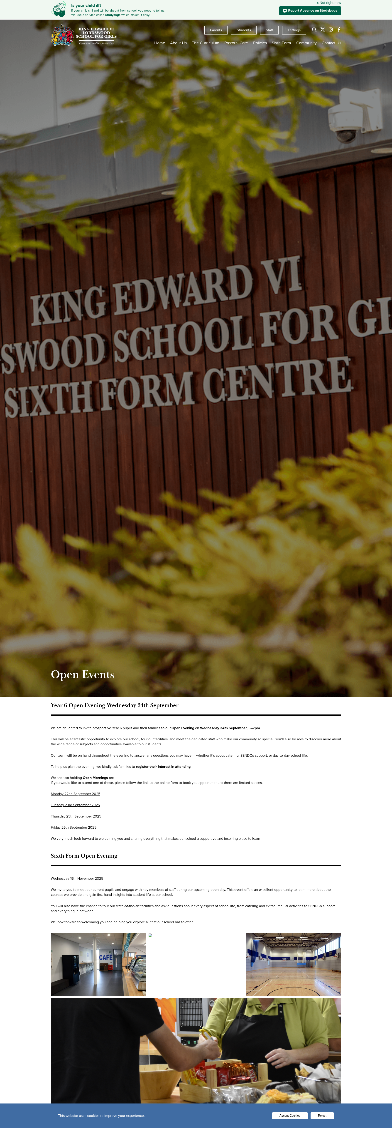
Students (244, 30)
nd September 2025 (84, 793)
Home (159, 43)
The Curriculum (205, 43)
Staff (269, 30)
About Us (178, 43)
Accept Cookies (289, 1115)
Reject (322, 1115)
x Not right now (329, 2)
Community (306, 43)
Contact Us (331, 43)
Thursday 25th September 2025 (76, 816)
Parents (216, 30)
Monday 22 (60, 793)
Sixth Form (281, 43)
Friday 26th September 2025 (73, 827)
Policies (260, 43)
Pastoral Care (236, 43)
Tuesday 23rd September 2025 (75, 805)
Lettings (294, 30)
